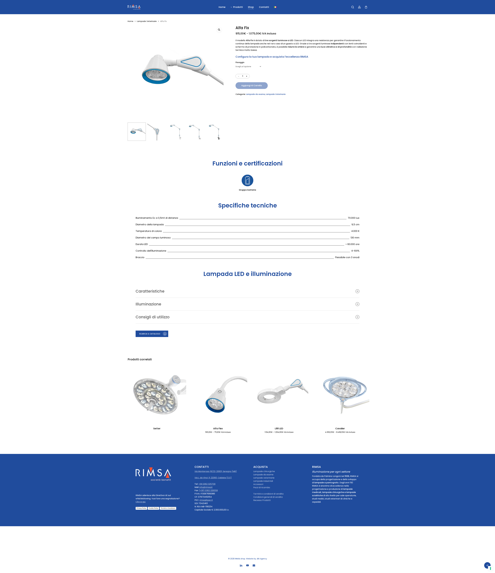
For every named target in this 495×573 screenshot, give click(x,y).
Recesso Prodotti (262, 500)
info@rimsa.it (206, 487)
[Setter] (157, 394)
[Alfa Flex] (218, 394)
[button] (219, 29)
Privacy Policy (141, 508)
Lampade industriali (263, 481)
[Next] (219, 131)
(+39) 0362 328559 (208, 490)
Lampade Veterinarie (147, 21)
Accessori (258, 484)
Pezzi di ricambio (261, 487)
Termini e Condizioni (168, 508)
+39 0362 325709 (207, 484)
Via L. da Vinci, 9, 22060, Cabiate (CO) (213, 477)
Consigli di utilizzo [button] (153, 317)
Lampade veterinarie (263, 477)
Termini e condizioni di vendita (268, 493)
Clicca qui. (141, 501)
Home (130, 21)
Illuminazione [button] (148, 304)
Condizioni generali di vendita (268, 497)
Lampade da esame (255, 94)
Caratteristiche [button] (150, 291)
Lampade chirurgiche (264, 471)
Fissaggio (240, 62)
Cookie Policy (153, 508)
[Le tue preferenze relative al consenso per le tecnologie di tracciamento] (490, 568)
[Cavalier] (340, 394)
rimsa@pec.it (206, 500)
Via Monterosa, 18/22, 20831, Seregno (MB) (216, 471)
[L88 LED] (279, 394)
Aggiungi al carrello (251, 85)
